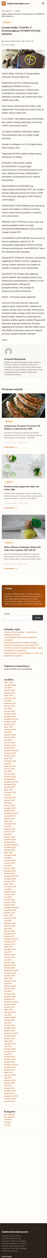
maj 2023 (7, 763)
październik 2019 (11, 876)
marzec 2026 (9, 690)
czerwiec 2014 (10, 1044)
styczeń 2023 (9, 774)
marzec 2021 (9, 832)
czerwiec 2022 (10, 792)
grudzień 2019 (10, 871)
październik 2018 (11, 907)
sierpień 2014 (9, 1038)
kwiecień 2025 (10, 703)
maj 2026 (8, 688)
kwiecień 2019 (10, 892)
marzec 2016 (9, 989)
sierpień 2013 (9, 1070)
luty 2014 (8, 1054)
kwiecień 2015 (9, 1017)
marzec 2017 (9, 957)
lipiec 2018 (8, 915)
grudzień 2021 (10, 808)
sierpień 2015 (9, 1007)
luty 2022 (8, 803)
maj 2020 (8, 858)
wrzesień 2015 (10, 1004)
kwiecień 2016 (10, 986)
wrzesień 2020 (10, 847)
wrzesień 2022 (10, 784)
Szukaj (7, 614)
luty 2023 (8, 771)
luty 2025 (8, 708)
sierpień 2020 (9, 850)
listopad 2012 (9, 1093)
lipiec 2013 (8, 1072)
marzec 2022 (9, 800)
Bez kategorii (9, 1114)
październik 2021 (11, 813)
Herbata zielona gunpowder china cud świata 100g (21, 488)
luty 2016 (8, 991)
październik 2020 (11, 845)
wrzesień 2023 (10, 753)
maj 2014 (7, 1046)
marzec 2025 (9, 706)
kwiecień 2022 (10, 797)
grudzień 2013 (10, 1059)
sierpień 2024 (9, 724)
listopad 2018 (9, 905)
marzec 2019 (9, 894)
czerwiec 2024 (10, 729)
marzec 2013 (9, 1083)
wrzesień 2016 (10, 973)
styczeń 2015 (9, 1025)
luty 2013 (7, 1085)
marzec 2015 (9, 1020)
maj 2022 (7, 795)
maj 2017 (7, 952)
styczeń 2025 (9, 711)
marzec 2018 (9, 926)
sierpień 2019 (9, 881)
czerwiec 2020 (10, 855)
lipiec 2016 (8, 978)
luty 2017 (8, 960)
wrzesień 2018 (10, 910)
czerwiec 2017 (10, 949)
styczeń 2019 (9, 900)
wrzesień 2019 (10, 879)
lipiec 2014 (8, 1041)
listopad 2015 (9, 999)
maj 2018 (7, 921)
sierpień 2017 (9, 944)
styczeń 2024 (9, 743)
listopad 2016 (9, 968)
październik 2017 (11, 939)
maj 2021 (7, 826)
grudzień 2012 (10, 1091)
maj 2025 (7, 701)
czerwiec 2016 (10, 981)
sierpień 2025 (9, 693)
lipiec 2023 (8, 758)
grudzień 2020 (10, 839)
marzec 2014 (9, 1051)
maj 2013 (7, 1078)
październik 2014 (11, 1033)
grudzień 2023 (10, 745)
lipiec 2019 (8, 884)
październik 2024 (11, 719)
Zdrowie (7, 1125)
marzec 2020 (9, 863)
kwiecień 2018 (10, 923)
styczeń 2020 (9, 868)
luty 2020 (8, 866)
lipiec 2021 (8, 821)
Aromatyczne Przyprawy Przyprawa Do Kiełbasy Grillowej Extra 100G (22, 427)
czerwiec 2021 (10, 824)
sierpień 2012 (9, 1101)
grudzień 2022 (10, 777)
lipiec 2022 (8, 790)
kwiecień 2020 (10, 860)
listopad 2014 (9, 1030)
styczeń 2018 (9, 931)
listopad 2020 (9, 842)
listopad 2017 (9, 936)
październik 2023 (11, 750)
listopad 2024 (9, 716)
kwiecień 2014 (10, 1049)
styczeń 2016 (9, 994)
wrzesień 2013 (10, 1067)
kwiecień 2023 (10, 766)
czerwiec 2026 (10, 685)
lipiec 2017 (8, 947)
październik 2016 (11, 970)
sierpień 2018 (9, 913)
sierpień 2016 (9, 976)
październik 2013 (11, 1065)
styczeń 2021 (9, 837)
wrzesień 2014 (10, 1036)
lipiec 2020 (8, 852)
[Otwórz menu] (43, 3)
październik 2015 (11, 1002)
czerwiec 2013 (10, 1075)
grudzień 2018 (10, 902)
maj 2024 (8, 732)
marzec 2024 (9, 737)
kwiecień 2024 (10, 735)
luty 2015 (7, 1023)
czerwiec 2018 (10, 918)
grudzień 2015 (10, 996)
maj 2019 (7, 889)
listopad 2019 (9, 873)
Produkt (6, 22)
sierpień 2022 (9, 787)
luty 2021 (7, 834)
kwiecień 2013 (9, 1080)
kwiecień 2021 (9, 829)
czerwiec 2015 (10, 1012)
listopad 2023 (9, 748)
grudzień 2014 (10, 1028)
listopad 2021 (9, 811)
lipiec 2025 (8, 695)
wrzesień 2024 (10, 722)
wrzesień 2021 (10, 816)
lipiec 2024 (8, 727)
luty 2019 (8, 897)
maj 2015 (7, 1015)
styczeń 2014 (9, 1057)
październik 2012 (11, 1096)
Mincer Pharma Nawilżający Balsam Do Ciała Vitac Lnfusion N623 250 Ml (22, 549)
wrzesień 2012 (10, 1099)
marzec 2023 (9, 769)
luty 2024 (8, 740)
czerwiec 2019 (10, 886)
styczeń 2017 (9, 962)
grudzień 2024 (10, 714)
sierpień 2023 (9, 756)
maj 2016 (7, 983)
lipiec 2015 (8, 1010)
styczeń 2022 (9, 805)
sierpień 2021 (9, 818)
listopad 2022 (9, 779)
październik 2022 (11, 782)
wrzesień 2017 (10, 941)
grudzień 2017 (10, 934)
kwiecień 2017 (10, 955)
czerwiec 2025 (10, 698)
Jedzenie (7, 1119)
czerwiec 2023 (10, 761)
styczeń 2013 (9, 1088)
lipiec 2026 (8, 682)
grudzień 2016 (10, 965)
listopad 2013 (9, 1062)
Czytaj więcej (9, 447)
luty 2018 (8, 928)
